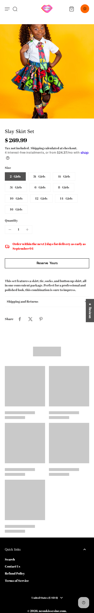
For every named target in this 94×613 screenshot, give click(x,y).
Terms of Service (17, 581)
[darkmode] (85, 8)
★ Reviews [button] (90, 310)
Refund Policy (15, 573)
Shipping (37, 148)
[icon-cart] (71, 9)
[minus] (10, 229)
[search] (15, 9)
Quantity (11, 220)
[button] (47, 263)
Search (10, 559)
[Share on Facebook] (19, 319)
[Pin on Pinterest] (41, 319)
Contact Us (12, 566)
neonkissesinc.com (52, 611)
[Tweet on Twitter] (30, 319)
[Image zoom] (47, 71)
